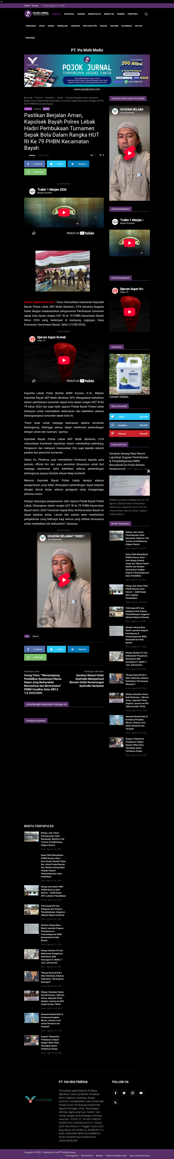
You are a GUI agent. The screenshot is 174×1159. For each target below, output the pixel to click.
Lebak (46, 109)
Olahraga (126, 26)
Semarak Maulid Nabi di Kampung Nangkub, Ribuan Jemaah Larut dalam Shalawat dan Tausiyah (137, 722)
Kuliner (114, 26)
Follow (143, 416)
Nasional (69, 14)
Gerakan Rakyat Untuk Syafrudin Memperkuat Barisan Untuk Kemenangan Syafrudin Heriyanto (86, 680)
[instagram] (132, 1093)
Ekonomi (30, 37)
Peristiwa (133, 14)
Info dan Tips (90, 26)
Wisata (103, 26)
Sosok (51, 26)
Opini (42, 26)
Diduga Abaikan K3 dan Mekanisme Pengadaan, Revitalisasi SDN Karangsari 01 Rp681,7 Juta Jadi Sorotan (137, 659)
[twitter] (124, 1093)
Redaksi (99, 1155)
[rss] (115, 1102)
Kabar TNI (109, 14)
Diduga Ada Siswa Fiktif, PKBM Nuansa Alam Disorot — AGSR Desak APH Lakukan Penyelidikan (137, 592)
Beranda (56, 14)
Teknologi (62, 26)
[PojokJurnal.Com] (37, 13)
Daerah (81, 14)
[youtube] (141, 1093)
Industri (75, 26)
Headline (37, 109)
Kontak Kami (87, 1155)
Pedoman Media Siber (116, 1155)
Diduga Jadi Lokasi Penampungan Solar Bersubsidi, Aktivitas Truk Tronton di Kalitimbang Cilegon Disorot (137, 538)
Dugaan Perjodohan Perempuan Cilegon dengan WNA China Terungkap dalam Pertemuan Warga (135, 745)
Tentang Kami (72, 1155)
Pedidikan (31, 26)
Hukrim (121, 14)
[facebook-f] (115, 1093)
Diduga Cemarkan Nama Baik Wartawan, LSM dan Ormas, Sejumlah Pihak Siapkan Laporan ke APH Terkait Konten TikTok (137, 700)
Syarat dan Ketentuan (139, 1155)
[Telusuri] (146, 14)
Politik (138, 26)
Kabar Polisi (94, 14)
